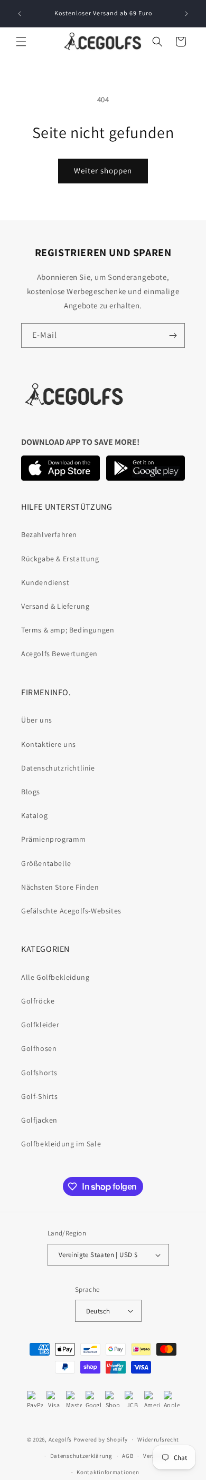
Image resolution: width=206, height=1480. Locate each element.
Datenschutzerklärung (81, 1455)
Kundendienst (45, 582)
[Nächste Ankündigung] (186, 13)
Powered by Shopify (100, 1439)
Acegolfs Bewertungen (59, 653)
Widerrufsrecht (158, 1439)
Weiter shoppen (103, 170)
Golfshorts (39, 1072)
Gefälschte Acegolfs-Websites (71, 911)
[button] (21, 41)
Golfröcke (37, 1001)
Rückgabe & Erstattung (60, 558)
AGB (127, 1455)
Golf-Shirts (39, 1096)
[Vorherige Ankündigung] (19, 13)
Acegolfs (60, 1439)
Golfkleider (40, 1024)
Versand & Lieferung (55, 606)
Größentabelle (46, 863)
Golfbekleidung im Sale (61, 1143)
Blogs (30, 791)
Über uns (36, 720)
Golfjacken (39, 1120)
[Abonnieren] (172, 335)
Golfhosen (39, 1048)
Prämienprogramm (53, 839)
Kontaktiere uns (48, 744)
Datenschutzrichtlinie (58, 768)
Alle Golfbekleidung (55, 977)
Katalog (34, 815)
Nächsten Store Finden (60, 887)
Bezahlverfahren (49, 534)
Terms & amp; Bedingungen (67, 630)
